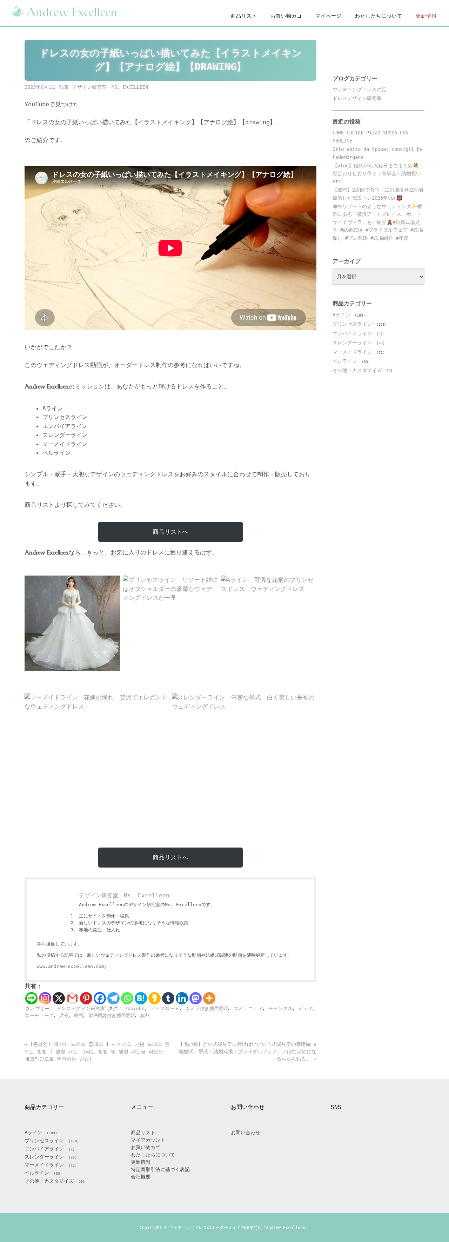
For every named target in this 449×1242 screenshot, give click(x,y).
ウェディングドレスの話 (360, 89)
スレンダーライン (352, 342)
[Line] (31, 998)
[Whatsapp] (127, 998)
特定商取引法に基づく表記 (160, 1169)
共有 (63, 1015)
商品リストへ (170, 531)
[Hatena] (141, 998)
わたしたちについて (378, 16)
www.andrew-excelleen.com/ (72, 966)
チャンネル (280, 1008)
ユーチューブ (39, 1015)
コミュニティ (247, 1008)
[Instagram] (45, 998)
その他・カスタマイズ (357, 370)
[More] (209, 998)
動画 (78, 1015)
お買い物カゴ (286, 16)
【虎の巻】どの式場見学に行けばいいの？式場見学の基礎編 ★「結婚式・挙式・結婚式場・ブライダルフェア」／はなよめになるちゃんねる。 (245, 1051)
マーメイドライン (352, 352)
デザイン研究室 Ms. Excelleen (110, 87)
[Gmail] (72, 998)
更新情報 (426, 16)
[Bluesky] (403, 1140)
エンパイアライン (352, 333)
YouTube (135, 1008)
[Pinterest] (86, 998)
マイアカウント (148, 1140)
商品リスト (244, 16)
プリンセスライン (352, 324)
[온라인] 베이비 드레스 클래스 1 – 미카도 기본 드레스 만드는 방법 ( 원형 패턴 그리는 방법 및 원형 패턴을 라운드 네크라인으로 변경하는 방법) (97, 1051)
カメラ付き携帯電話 (206, 1008)
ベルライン (345, 361)
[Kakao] (154, 998)
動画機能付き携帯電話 (111, 1015)
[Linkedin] (182, 998)
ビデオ (305, 1008)
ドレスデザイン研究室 (80, 1008)
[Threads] (386, 1140)
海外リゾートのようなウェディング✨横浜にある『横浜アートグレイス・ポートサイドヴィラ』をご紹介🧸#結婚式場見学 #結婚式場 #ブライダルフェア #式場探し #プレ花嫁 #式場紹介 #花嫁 (378, 222)
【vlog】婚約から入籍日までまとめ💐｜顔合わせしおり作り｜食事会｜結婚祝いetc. (378, 173)
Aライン (341, 315)
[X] (59, 998)
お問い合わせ (245, 1132)
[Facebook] (100, 998)
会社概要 (140, 1177)
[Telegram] (113, 998)
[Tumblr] (168, 998)
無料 (144, 1015)
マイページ (328, 16)
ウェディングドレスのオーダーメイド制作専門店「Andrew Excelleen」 (239, 1227)
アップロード (164, 1008)
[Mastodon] (195, 998)
